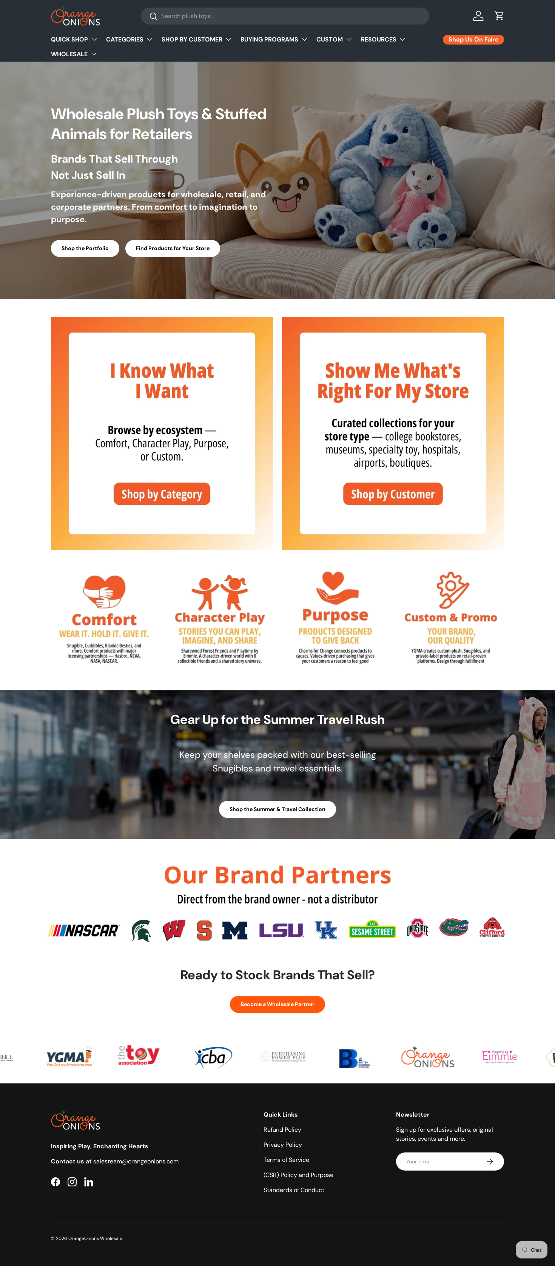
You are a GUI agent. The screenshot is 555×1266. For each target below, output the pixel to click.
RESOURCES (378, 39)
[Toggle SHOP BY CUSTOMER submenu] (228, 39)
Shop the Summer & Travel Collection (277, 809)
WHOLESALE (69, 54)
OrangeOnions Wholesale (95, 1238)
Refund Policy (282, 1130)
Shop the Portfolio (85, 248)
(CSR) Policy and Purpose (298, 1175)
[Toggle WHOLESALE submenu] (93, 53)
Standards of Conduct (294, 1190)
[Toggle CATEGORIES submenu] (149, 39)
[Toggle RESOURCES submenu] (402, 39)
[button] (499, 16)
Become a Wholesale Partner (277, 1004)
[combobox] (285, 16)
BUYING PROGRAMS (269, 39)
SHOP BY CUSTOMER (192, 39)
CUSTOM (329, 39)
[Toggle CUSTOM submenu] (348, 39)
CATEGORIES (124, 39)
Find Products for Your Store (173, 248)
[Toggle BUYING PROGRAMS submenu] (304, 39)
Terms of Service (286, 1160)
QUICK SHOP (69, 39)
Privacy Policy (283, 1145)
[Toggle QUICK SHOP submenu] (94, 39)
